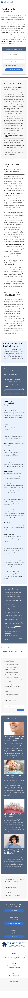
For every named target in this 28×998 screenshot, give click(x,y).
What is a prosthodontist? (11, 374)
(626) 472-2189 (20, 39)
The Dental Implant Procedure (12, 684)
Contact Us (14, 936)
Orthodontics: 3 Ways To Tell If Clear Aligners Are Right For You (13, 851)
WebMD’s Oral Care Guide (15, 600)
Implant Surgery (8, 696)
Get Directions (14, 910)
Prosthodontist (11, 647)
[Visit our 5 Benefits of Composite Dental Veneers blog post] (14, 773)
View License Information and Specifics (13, 626)
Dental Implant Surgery (10, 669)
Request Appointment (14, 923)
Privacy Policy (12, 981)
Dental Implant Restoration (11, 667)
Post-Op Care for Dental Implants (12, 677)
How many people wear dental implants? (14, 393)
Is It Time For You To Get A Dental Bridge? (13, 815)
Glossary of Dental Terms (10, 594)
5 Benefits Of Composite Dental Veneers (14, 776)
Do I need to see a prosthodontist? (13, 379)
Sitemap (16, 981)
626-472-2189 (12, 118)
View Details (16, 635)
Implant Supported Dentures (11, 672)
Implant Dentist (8, 703)
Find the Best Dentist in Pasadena (13, 895)
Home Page (16, 598)
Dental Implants (8, 691)
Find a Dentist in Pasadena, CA (12, 700)
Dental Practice (8, 892)
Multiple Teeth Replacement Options (13, 885)
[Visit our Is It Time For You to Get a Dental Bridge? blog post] (14, 812)
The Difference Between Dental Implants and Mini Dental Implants (13, 888)
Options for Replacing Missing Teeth (13, 674)
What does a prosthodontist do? (12, 376)
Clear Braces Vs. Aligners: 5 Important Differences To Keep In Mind (14, 738)
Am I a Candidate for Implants (12, 664)
